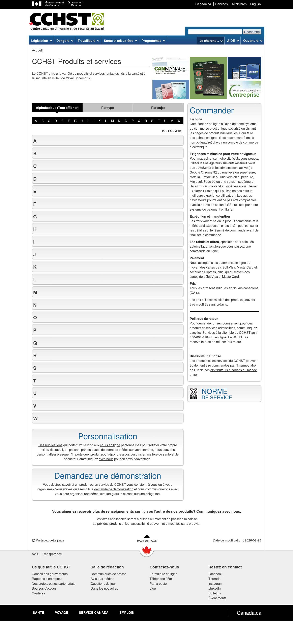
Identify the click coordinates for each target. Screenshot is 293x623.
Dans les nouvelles (104, 588)
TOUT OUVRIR (171, 131)
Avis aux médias (102, 578)
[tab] (57, 107)
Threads (214, 578)
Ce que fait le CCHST (51, 567)
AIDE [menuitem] (231, 40)
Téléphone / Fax (161, 578)
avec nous (106, 459)
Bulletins (214, 593)
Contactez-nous (164, 567)
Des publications (50, 445)
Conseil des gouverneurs (50, 573)
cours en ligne (110, 445)
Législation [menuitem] (39, 40)
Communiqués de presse (108, 573)
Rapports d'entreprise (47, 578)
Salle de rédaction (107, 567)
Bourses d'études (44, 588)
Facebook (215, 573)
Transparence (52, 554)
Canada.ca (249, 612)
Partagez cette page (50, 540)
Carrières (38, 593)
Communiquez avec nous (218, 511)
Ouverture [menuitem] (251, 40)
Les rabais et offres (204, 241)
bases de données (105, 449)
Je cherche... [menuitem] (209, 40)
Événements (217, 598)
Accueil (37, 50)
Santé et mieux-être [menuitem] (118, 40)
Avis (35, 554)
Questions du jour (103, 583)
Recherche (252, 31)
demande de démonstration (113, 489)
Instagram (215, 583)
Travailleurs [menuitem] (86, 40)
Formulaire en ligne (163, 573)
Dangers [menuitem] (62, 40)
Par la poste (158, 583)
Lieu (153, 588)
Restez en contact (225, 567)
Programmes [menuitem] (151, 40)
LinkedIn (214, 588)
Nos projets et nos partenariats (53, 583)
